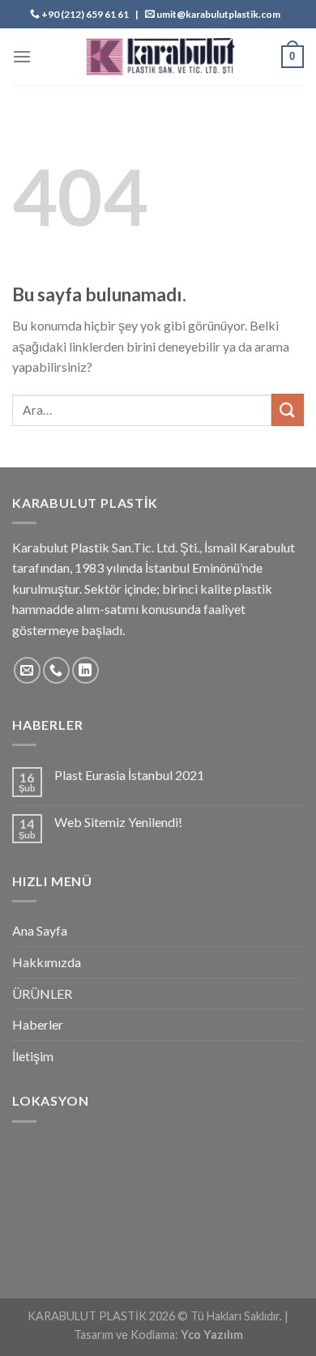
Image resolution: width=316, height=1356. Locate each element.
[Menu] (22, 56)
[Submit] (287, 409)
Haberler (37, 1024)
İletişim (32, 1056)
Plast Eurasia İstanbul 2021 (129, 774)
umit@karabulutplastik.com (218, 14)
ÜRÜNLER (42, 993)
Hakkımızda (46, 962)
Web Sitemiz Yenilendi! (118, 821)
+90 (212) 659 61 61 (85, 14)
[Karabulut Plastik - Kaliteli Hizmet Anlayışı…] (158, 57)
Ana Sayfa (39, 930)
